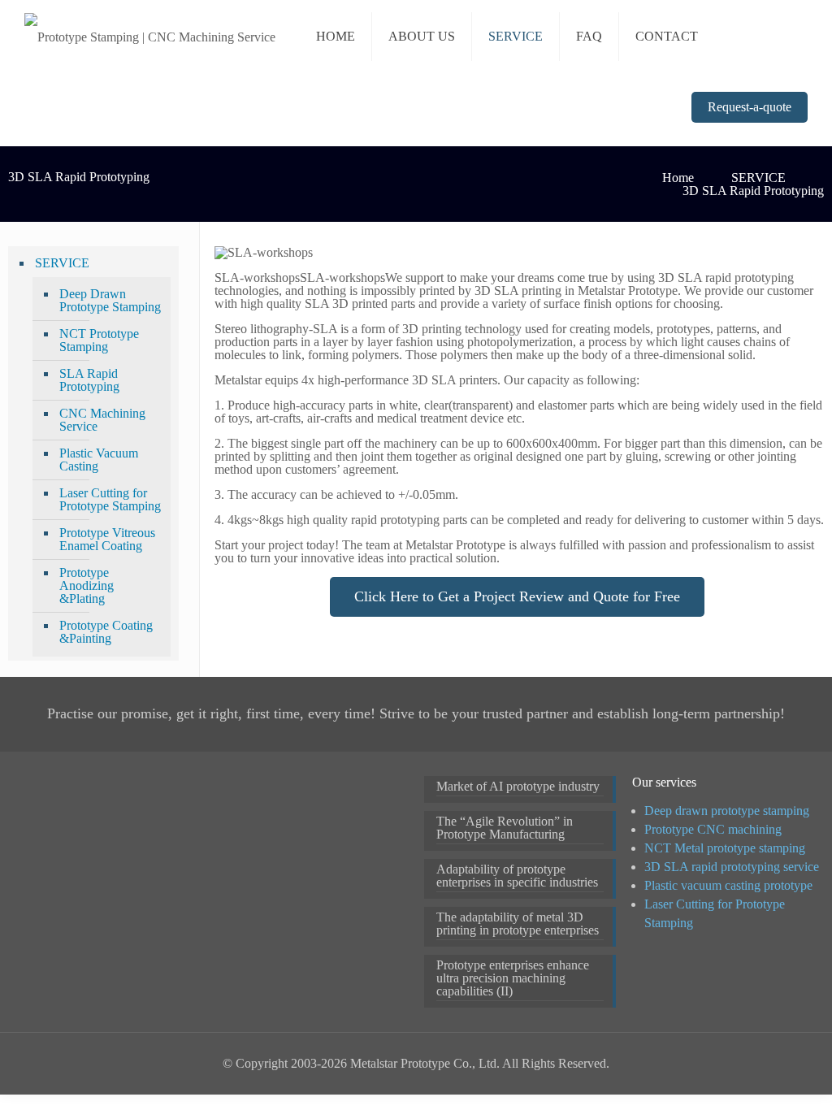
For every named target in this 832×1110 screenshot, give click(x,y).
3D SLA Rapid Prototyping (753, 190)
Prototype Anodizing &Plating (86, 585)
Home (678, 177)
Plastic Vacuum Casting (98, 459)
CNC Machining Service (102, 419)
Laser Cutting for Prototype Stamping (110, 499)
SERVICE (758, 177)
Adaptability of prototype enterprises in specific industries (517, 876)
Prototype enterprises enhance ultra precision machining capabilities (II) (512, 978)
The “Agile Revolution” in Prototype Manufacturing (504, 828)
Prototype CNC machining (713, 829)
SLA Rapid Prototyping (89, 379)
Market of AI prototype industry (518, 786)
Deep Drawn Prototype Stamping (110, 300)
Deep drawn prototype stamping (726, 810)
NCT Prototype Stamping (99, 340)
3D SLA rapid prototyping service (731, 867)
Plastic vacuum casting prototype (728, 885)
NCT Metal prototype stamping (724, 848)
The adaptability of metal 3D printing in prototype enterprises (517, 924)
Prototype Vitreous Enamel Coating (107, 539)
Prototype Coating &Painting (106, 631)
